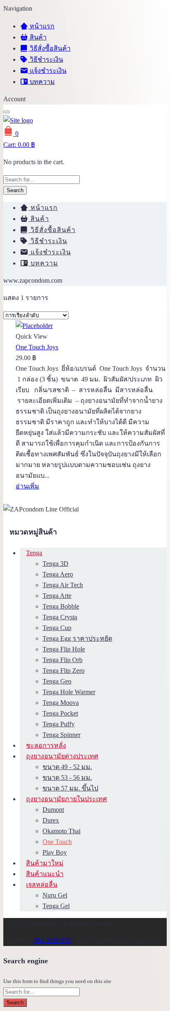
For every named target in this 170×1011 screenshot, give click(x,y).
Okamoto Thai (61, 830)
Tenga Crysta (59, 617)
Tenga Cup (56, 627)
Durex (50, 820)
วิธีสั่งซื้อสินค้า (49, 48)
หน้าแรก (41, 26)
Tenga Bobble (60, 606)
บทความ (41, 81)
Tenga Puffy (58, 723)
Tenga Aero (57, 574)
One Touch (57, 841)
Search (15, 190)
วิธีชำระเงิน (45, 59)
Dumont (53, 809)
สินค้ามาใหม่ (45, 863)
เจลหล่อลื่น (41, 884)
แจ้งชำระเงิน (47, 70)
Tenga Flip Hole (63, 649)
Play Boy (54, 852)
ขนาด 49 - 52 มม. (67, 766)
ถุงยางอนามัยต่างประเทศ (62, 756)
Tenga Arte (56, 595)
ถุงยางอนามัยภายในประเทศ (66, 798)
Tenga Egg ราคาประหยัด (77, 638)
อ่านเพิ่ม (27, 486)
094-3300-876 (52, 940)
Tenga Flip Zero (63, 670)
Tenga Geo (56, 681)
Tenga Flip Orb (62, 659)
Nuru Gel (54, 895)
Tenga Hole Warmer (68, 691)
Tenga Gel (56, 905)
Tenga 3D (55, 563)
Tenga (34, 552)
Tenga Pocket (60, 713)
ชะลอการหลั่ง (46, 745)
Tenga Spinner (61, 734)
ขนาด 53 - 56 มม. (67, 777)
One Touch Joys (37, 347)
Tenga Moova (60, 702)
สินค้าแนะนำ (45, 873)
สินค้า (37, 37)
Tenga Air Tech (62, 584)
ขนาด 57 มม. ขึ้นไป (70, 788)
